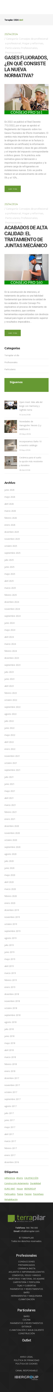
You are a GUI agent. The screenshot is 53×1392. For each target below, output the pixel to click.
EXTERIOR (26, 1326)
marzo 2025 (10, 587)
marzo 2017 (10, 1141)
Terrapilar (8, 20)
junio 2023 (9, 679)
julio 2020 (9, 861)
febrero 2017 (10, 1148)
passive (28, 1194)
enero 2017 (9, 1155)
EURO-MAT (9, 1188)
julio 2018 (9, 1029)
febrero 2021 (10, 812)
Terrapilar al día (11, 355)
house (20, 1188)
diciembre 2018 (11, 994)
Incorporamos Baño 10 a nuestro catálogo (30, 443)
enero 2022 (9, 749)
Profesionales (29, 47)
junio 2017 (9, 1120)
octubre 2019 (10, 924)
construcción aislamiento (16, 1183)
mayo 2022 (9, 735)
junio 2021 (9, 784)
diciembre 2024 (11, 601)
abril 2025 (9, 580)
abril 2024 (9, 637)
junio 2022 (9, 728)
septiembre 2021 (12, 770)
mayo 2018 (9, 1043)
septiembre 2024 (12, 615)
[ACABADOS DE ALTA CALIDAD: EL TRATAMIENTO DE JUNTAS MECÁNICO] (26, 269)
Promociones (13, 52)
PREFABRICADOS (26, 1265)
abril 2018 (9, 1050)
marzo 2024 (10, 644)
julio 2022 (9, 721)
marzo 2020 (10, 889)
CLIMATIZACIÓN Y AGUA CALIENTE (26, 1330)
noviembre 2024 (12, 608)
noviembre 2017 (12, 1085)
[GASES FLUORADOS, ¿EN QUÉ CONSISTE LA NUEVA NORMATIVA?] (26, 99)
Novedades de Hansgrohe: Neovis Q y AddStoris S (30, 425)
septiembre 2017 (12, 1099)
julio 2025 (9, 559)
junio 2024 (9, 622)
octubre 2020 (10, 840)
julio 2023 (9, 672)
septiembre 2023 (12, 665)
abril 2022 (9, 742)
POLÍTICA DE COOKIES (26, 1363)
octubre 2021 (10, 763)
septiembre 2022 (12, 707)
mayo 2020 (9, 875)
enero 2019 (9, 987)
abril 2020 (9, 882)
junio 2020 (9, 868)
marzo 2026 (10, 510)
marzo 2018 (10, 1057)
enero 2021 (9, 819)
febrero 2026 (10, 517)
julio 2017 (9, 1113)
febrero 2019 (10, 980)
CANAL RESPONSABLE (27, 1370)
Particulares (12, 47)
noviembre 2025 (12, 538)
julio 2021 (9, 777)
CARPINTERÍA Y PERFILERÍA (26, 1282)
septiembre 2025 (12, 552)
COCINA (26, 1319)
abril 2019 (9, 966)
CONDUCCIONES (26, 1261)
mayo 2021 (9, 791)
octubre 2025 (10, 545)
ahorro (19, 1178)
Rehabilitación (11, 1199)
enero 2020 (9, 903)
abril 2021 (9, 798)
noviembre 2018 (12, 1001)
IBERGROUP (30, 1188)
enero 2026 (9, 524)
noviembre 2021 (12, 756)
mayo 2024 (9, 630)
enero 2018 (9, 1071)
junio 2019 (9, 952)
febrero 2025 (10, 594)
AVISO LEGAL (26, 1356)
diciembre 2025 (11, 531)
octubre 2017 (10, 1092)
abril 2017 (9, 1134)
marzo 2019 (10, 973)
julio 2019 (9, 945)
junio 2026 (9, 489)
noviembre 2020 (12, 833)
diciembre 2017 (11, 1078)
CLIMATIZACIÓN (27, 1299)
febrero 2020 (10, 896)
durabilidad (35, 1183)
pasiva (20, 1194)
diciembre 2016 (11, 1162)
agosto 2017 (10, 1106)
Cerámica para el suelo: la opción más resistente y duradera (31, 461)
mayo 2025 (9, 573)
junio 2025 (9, 566)
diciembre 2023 (11, 658)
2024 (16, 20)
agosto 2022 (10, 714)
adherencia (9, 1178)
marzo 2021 (10, 805)
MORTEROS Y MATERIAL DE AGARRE (26, 1278)
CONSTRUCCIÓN (26, 1333)
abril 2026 (9, 503)
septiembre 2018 (12, 1015)
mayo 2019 (9, 959)
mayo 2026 (9, 496)
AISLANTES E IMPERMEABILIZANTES (26, 1271)
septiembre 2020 (12, 847)
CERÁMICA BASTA (26, 1268)
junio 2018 (9, 1036)
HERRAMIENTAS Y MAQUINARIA (26, 1295)
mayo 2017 (9, 1127)
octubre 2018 (10, 1008)
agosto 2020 (10, 854)
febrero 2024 (10, 651)
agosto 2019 (10, 938)
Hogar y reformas (32, 43)
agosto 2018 (10, 1022)
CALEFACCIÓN (31, 1178)
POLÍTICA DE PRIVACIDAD (26, 1360)
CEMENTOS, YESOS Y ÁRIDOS (26, 1275)
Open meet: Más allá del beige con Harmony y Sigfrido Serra (30, 406)
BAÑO (27, 1292)
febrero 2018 (10, 1064)
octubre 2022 (10, 700)
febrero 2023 (10, 693)
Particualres (10, 1194)
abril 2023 (9, 686)
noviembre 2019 (12, 917)
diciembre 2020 (11, 826)
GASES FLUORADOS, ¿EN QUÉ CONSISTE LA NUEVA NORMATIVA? (26, 66)
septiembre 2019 (12, 931)
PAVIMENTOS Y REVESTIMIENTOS (26, 1289)
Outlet (26, 1340)
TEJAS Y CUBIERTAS (26, 1285)
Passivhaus (38, 1194)
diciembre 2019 (11, 910)
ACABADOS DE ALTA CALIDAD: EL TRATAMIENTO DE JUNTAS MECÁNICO (25, 236)
